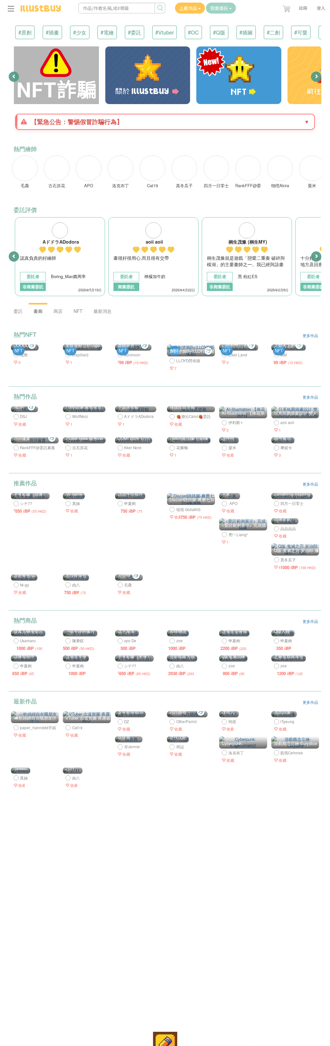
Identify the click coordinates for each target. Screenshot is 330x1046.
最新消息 (102, 311)
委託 (18, 311)
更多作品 (310, 335)
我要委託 (219, 8)
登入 (321, 8)
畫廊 (38, 311)
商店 (58, 311)
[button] (287, 7)
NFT (77, 311)
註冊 (303, 8)
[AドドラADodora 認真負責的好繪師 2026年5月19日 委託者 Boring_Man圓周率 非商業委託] (60, 295)
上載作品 (188, 8)
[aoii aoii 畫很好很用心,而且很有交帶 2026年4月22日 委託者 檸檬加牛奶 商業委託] (154, 295)
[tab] (165, 122)
